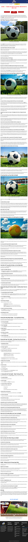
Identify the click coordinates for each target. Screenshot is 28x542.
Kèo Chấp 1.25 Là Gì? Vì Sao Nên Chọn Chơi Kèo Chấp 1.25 (14, 517)
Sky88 (1, 15)
